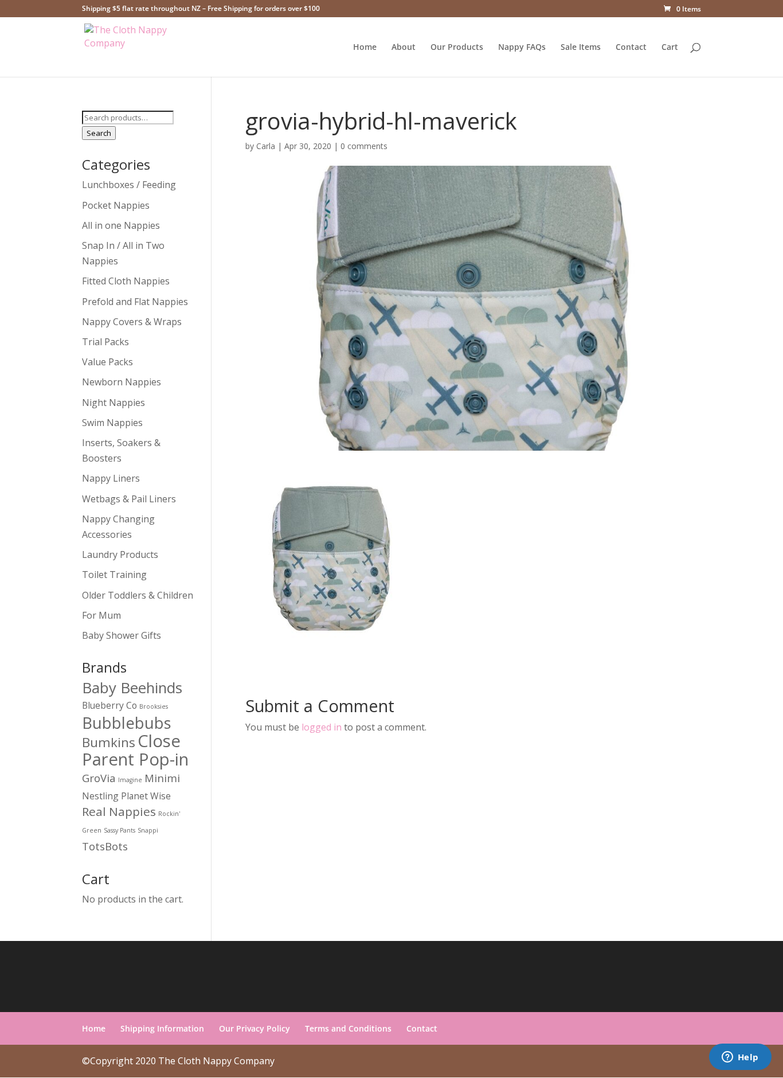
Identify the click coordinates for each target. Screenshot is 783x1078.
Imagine (130, 780)
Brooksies (153, 706)
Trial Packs (105, 341)
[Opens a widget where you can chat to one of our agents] (740, 1058)
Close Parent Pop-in (135, 750)
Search (99, 133)
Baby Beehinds (132, 687)
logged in (322, 727)
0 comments (363, 145)
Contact (631, 47)
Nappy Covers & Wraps (132, 321)
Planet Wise (146, 796)
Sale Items (581, 47)
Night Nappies (113, 402)
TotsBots (105, 846)
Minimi (162, 778)
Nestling (100, 796)
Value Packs (107, 362)
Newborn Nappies (121, 382)
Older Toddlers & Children (137, 595)
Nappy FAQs (522, 47)
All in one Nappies (121, 225)
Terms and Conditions (348, 1028)
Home (365, 47)
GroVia (99, 778)
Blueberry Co (109, 705)
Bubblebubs (126, 722)
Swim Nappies (112, 422)
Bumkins (108, 742)
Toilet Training (114, 574)
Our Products (456, 47)
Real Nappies (119, 811)
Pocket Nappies (116, 205)
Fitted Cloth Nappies (126, 281)
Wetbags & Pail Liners (129, 499)
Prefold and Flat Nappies (135, 301)
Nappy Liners (111, 478)
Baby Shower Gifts (121, 635)
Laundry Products (120, 554)
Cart (669, 47)
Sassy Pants (119, 830)
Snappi (148, 830)
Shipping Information (162, 1028)
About (403, 47)
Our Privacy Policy (254, 1028)
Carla (265, 145)
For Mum (101, 615)
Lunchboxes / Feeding (129, 184)
